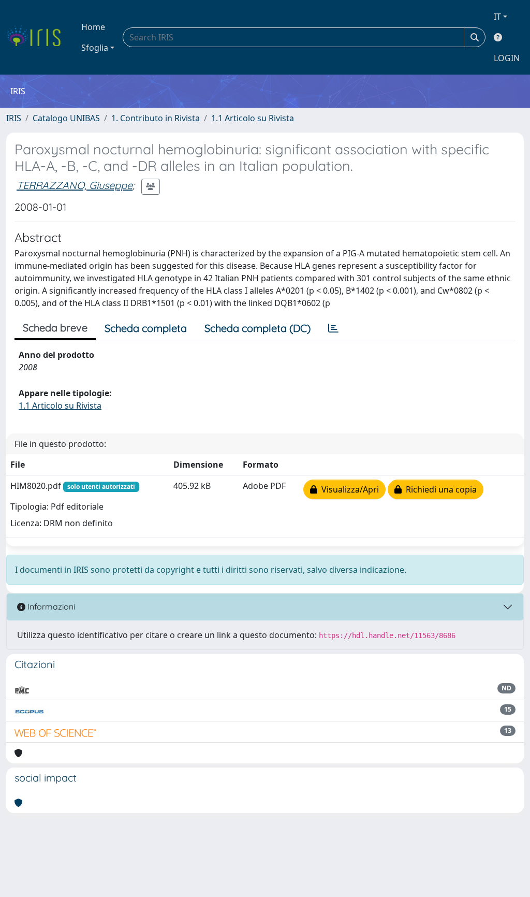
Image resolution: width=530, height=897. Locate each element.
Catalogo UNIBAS (66, 118)
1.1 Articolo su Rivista (252, 118)
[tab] (333, 328)
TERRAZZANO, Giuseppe (74, 185)
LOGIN (507, 58)
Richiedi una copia (439, 489)
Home (93, 27)
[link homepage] (37, 37)
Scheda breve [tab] (55, 327)
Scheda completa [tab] (146, 328)
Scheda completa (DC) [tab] (257, 328)
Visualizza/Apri (348, 489)
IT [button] (497, 16)
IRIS (13, 118)
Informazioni (50, 606)
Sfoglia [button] (94, 47)
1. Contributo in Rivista (155, 118)
